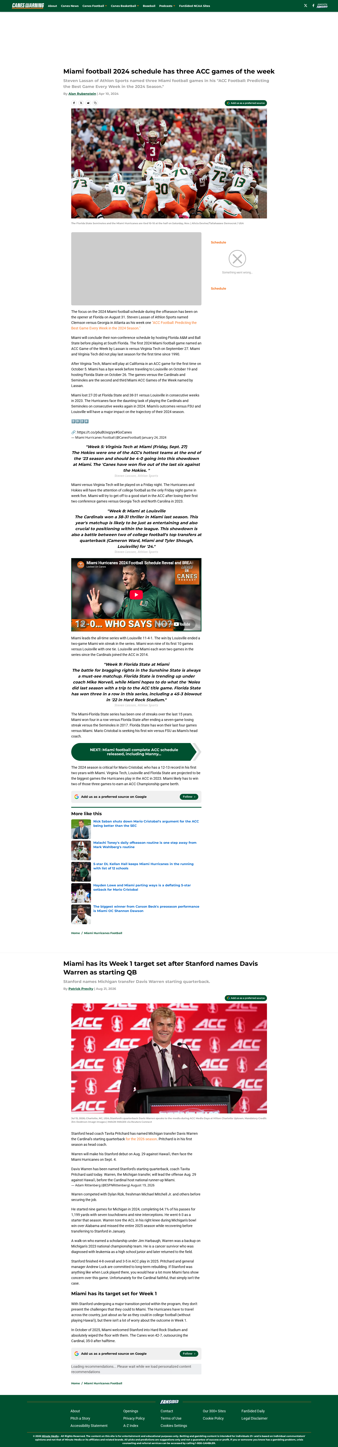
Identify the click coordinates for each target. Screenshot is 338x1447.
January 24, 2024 (154, 437)
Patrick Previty (80, 989)
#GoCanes (123, 432)
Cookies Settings (174, 1426)
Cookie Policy (213, 1418)
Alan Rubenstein (82, 94)
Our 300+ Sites (214, 1411)
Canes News (70, 6)
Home (75, 933)
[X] (305, 5)
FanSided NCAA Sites (194, 6)
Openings (130, 1411)
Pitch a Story (80, 1418)
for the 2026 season (141, 1139)
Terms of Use (171, 1418)
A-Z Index (130, 1426)
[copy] (95, 103)
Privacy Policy (134, 1418)
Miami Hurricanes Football (103, 933)
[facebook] (313, 5)
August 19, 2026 (142, 1185)
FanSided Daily (253, 1411)
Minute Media (50, 1436)
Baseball (149, 6)
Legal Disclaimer (255, 1418)
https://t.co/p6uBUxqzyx (96, 432)
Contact (167, 1411)
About (52, 6)
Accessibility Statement (89, 1426)
